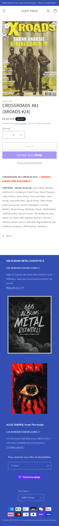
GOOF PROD (14, 520)
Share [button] (9, 235)
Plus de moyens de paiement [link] (29, 162)
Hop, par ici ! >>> (15, 287)
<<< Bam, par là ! (15, 447)
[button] (3, 10)
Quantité (6, 128)
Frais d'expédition (20, 123)
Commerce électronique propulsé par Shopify (37, 520)
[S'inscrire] (47, 465)
